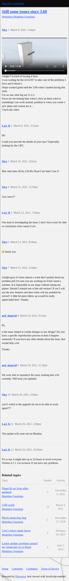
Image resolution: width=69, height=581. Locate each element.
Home (5, 568)
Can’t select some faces (16, 530)
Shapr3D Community (13, 3)
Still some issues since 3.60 (24, 11)
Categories (17, 568)
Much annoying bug (14, 517)
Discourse (20, 576)
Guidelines (32, 568)
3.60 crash (8, 505)
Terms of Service (50, 568)
